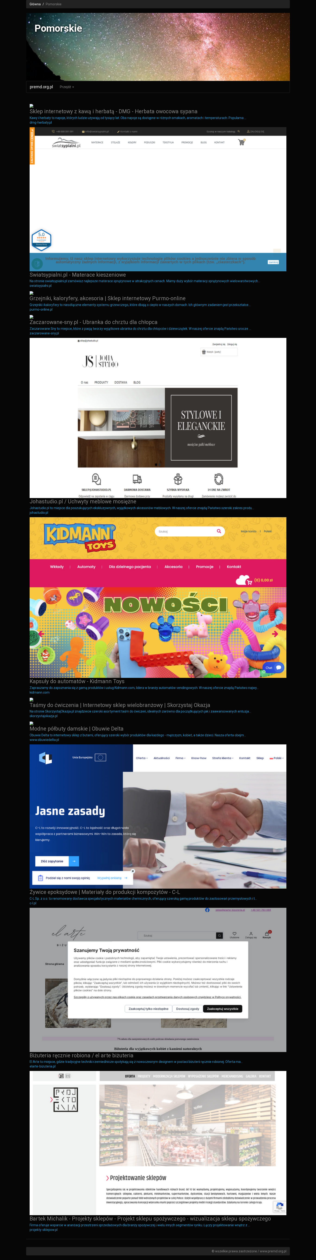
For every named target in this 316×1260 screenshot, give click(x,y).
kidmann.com (40, 692)
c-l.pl (33, 903)
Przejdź (66, 87)
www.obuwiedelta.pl (44, 740)
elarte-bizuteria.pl (43, 1066)
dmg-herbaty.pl (41, 122)
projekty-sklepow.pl (44, 1230)
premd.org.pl (41, 86)
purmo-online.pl (41, 309)
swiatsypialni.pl (41, 285)
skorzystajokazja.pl (44, 716)
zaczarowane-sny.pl (44, 333)
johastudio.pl (39, 512)
